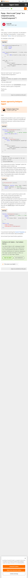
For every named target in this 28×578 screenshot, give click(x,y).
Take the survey (8, 258)
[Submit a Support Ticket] (25, 8)
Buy (19, 1)
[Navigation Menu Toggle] (2, 4)
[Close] (25, 558)
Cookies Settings (14, 573)
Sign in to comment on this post (18, 95)
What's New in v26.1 (10, 246)
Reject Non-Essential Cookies (14, 570)
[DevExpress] (5, 1)
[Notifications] (26, 1)
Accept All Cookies (14, 566)
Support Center (14, 5)
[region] (14, 567)
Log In (23, 1)
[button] (25, 44)
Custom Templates (20, 232)
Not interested (19, 258)
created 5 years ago (12, 25)
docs (9, 36)
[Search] (26, 4)
